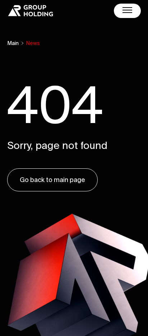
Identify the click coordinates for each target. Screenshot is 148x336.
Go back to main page (52, 179)
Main (13, 43)
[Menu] (127, 11)
